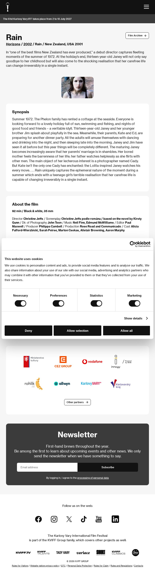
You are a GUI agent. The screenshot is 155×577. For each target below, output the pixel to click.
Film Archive (135, 35)
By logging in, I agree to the (77, 477)
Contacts (138, 565)
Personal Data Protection (80, 565)
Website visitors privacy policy (44, 565)
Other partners (75, 402)
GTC (63, 565)
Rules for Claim (101, 565)
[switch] (58, 303)
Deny (28, 330)
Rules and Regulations (121, 565)
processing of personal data (93, 477)
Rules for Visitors (20, 565)
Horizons (13, 44)
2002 (27, 44)
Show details (133, 318)
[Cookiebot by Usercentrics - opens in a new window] (132, 244)
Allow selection (77, 330)
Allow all (126, 330)
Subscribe (108, 467)
